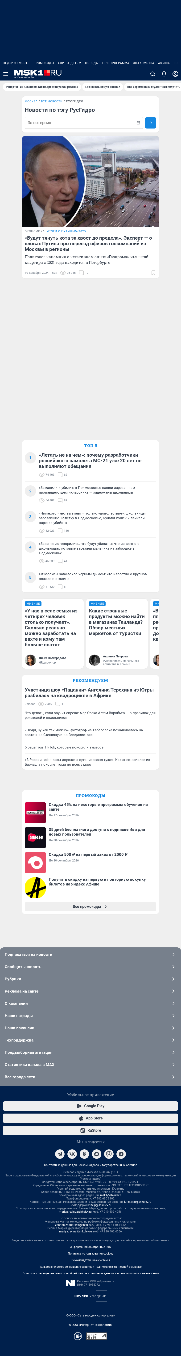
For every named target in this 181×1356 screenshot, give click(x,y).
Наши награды (19, 1015)
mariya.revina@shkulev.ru (75, 1211)
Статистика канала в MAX (29, 1064)
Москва (31, 101)
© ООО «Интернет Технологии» (90, 1325)
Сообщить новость (23, 966)
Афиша (164, 63)
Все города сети (20, 1076)
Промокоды (43, 63)
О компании (16, 1003)
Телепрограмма (115, 63)
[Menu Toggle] (5, 73)
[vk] (72, 1154)
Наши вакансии (19, 1028)
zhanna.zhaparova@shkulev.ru (75, 1225)
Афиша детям (69, 63)
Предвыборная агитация (29, 1052)
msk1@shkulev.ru (111, 1195)
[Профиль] (175, 73)
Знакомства (143, 63)
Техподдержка (19, 1040)
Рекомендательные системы (90, 1260)
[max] (96, 1154)
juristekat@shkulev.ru (137, 1201)
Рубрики (13, 979)
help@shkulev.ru (100, 1205)
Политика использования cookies (90, 1253)
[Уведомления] (164, 73)
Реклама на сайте (21, 991)
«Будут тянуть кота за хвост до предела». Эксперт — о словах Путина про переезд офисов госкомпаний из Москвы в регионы (88, 243)
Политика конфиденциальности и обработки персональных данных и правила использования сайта (90, 1273)
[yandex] (121, 1154)
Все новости (52, 101)
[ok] (84, 1154)
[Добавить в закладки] (153, 273)
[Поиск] (152, 73)
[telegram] (60, 1154)
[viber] (109, 1154)
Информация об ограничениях (90, 1247)
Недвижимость (16, 63)
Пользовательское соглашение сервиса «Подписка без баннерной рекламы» (90, 1266)
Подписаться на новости (28, 954)
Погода (91, 63)
